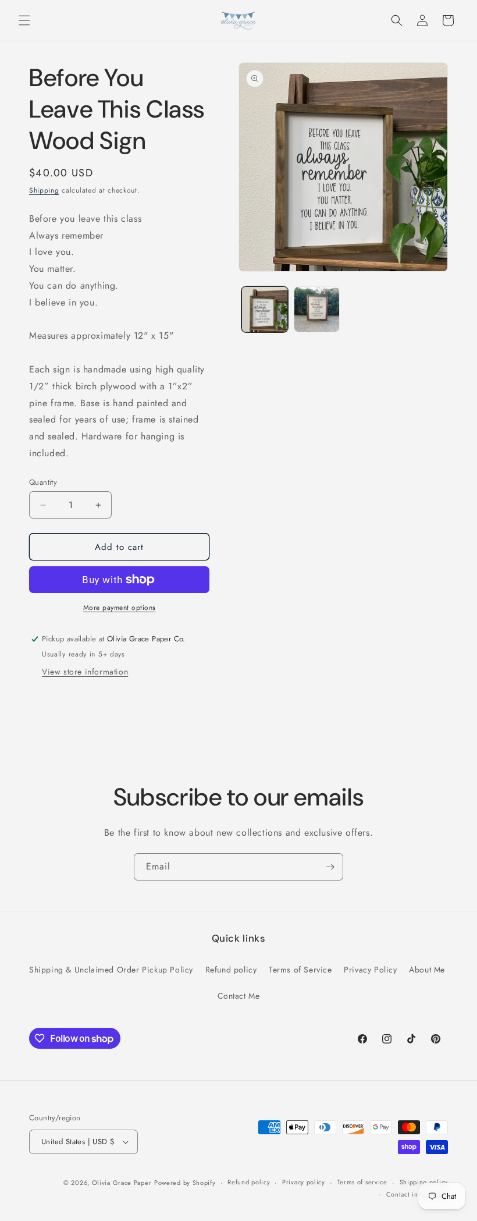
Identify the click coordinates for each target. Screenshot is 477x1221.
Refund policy (231, 969)
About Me (427, 969)
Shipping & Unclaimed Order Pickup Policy (111, 969)
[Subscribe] (330, 867)
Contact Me (239, 996)
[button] (24, 20)
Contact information (417, 1194)
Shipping (44, 190)
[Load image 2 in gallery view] (317, 309)
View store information (85, 671)
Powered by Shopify (185, 1182)
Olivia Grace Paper (122, 1182)
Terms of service (362, 1182)
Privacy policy (303, 1182)
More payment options (119, 607)
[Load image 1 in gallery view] (264, 309)
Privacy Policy (370, 969)
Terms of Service (300, 969)
